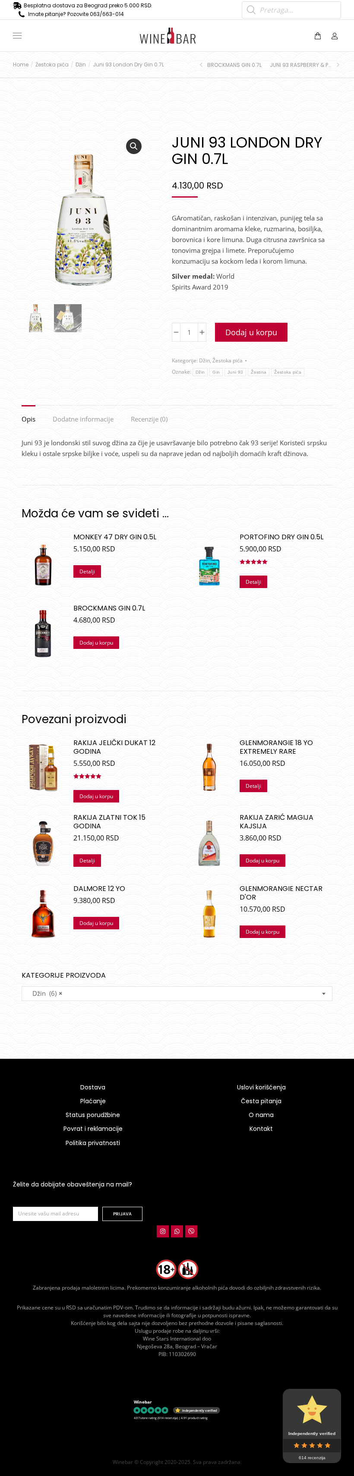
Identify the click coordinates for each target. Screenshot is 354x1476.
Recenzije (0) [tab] (149, 419)
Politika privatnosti (93, 1143)
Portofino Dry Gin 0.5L (281, 537)
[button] (128, 7)
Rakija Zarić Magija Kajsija (276, 822)
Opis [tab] (28, 419)
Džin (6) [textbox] (45, 993)
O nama (261, 1115)
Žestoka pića (227, 360)
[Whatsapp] (177, 1231)
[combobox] (177, 993)
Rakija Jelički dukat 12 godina (114, 747)
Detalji (87, 571)
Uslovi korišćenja (261, 1087)
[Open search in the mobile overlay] (291, 10)
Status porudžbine (93, 1115)
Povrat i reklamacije (93, 1128)
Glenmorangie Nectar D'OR (281, 893)
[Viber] (191, 1231)
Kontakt (261, 1128)
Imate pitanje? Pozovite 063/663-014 (76, 14)
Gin (216, 372)
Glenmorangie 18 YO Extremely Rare (276, 747)
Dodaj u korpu (251, 332)
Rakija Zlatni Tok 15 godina (109, 822)
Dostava (92, 1087)
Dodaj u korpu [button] (96, 642)
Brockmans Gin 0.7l (109, 608)
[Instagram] (163, 1231)
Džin (204, 360)
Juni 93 (235, 372)
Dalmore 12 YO (99, 888)
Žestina (258, 372)
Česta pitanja (261, 1101)
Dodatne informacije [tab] (83, 419)
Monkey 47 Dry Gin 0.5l (114, 537)
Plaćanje (93, 1101)
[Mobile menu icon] (17, 35)
